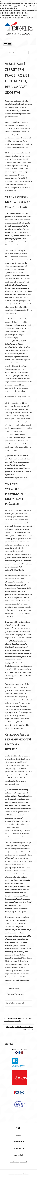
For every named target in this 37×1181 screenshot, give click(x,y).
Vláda (18, 1128)
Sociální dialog (18, 1148)
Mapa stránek (18, 1155)
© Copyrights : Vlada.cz (19, 1174)
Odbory (18, 1135)
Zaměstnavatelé (19, 1003)
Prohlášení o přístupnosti (18, 1162)
